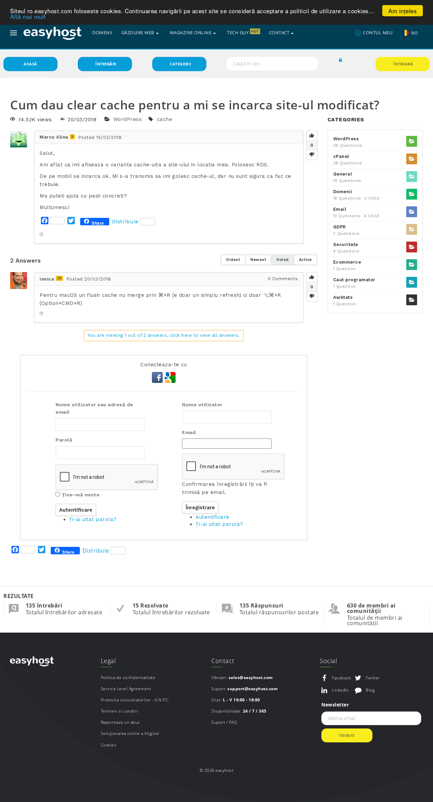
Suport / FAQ (224, 722)
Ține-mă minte (81, 494)
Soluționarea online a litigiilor (130, 733)
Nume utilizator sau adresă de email (94, 408)
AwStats (343, 297)
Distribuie (125, 221)
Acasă (30, 63)
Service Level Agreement (126, 689)
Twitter (373, 678)
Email (189, 432)
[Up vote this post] (312, 136)
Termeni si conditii (119, 711)
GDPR (339, 226)
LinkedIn (340, 690)
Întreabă (403, 63)
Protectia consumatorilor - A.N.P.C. (135, 700)
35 (59, 278)
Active (305, 260)
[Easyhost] (52, 33)
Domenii (342, 191)
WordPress (127, 120)
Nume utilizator (202, 404)
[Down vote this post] (312, 154)
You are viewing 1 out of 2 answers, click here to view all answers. (164, 335)
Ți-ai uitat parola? (93, 519)
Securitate (345, 244)
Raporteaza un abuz (120, 722)
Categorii (180, 63)
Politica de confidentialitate (128, 677)
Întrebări (106, 63)
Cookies (109, 745)
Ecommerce (347, 262)
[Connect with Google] (170, 377)
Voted (282, 260)
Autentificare (212, 517)
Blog (370, 690)
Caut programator (354, 279)
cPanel (341, 156)
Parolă (63, 440)
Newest (258, 260)
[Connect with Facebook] (158, 377)
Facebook (341, 678)
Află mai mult (28, 17)
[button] (340, 60)
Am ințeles (402, 10)
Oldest (233, 260)
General (342, 174)
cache (165, 120)
